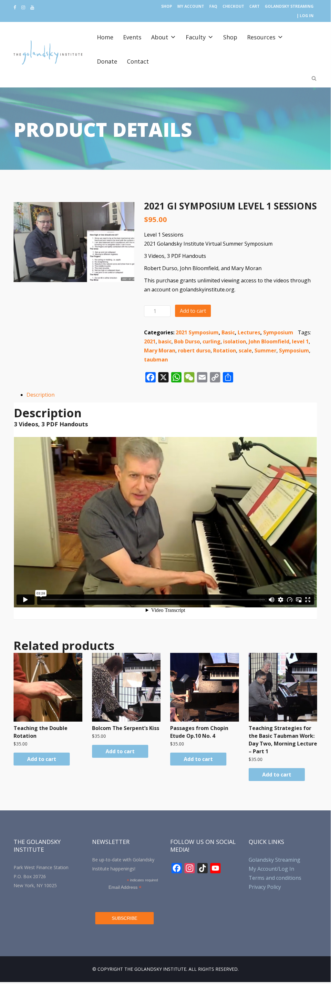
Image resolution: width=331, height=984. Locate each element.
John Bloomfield (269, 341)
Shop (166, 6)
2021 (150, 341)
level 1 (300, 341)
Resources (261, 37)
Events (132, 37)
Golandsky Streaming (289, 6)
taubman (156, 359)
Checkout (233, 6)
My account (190, 6)
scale (245, 350)
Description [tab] (40, 394)
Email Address (125, 887)
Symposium (278, 332)
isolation (234, 341)
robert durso (194, 350)
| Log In (305, 15)
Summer (265, 350)
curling (211, 341)
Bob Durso (187, 341)
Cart (254, 6)
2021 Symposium (197, 332)
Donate (107, 61)
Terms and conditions (275, 877)
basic (164, 341)
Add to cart (193, 310)
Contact (138, 61)
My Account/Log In (271, 868)
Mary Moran (159, 350)
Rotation (224, 350)
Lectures (249, 332)
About (159, 37)
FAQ (213, 6)
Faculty (196, 37)
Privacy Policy (265, 886)
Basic (228, 332)
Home (105, 37)
